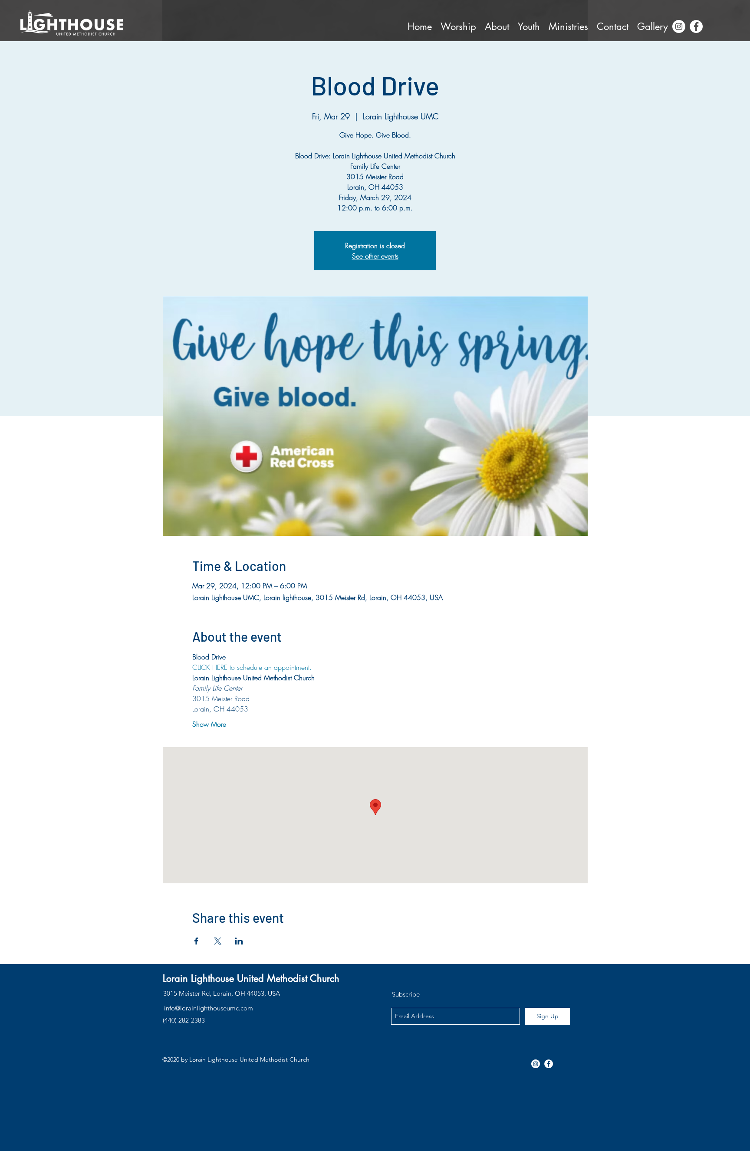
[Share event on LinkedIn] (239, 941)
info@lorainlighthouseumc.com (208, 1008)
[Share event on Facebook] (196, 941)
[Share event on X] (218, 941)
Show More (209, 724)
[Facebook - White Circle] (696, 26)
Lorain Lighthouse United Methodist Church (251, 978)
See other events (375, 256)
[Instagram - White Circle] (678, 26)
